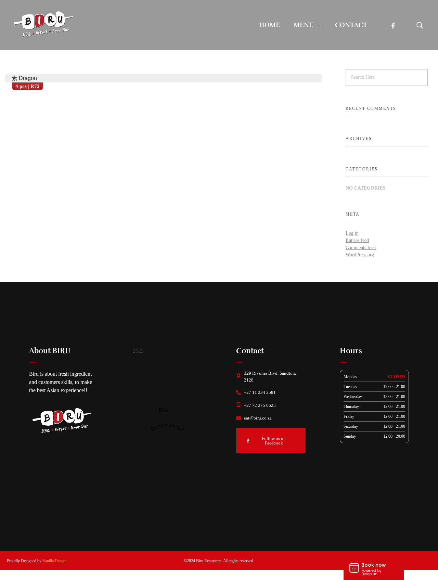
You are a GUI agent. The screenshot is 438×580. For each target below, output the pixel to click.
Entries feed (357, 240)
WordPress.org (360, 254)
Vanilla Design (54, 560)
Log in (352, 233)
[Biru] (163, 385)
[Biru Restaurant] (42, 24)
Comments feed (361, 247)
